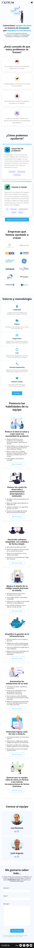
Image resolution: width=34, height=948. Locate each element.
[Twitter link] (20, 945)
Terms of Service (16, 936)
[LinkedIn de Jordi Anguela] (15, 856)
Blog (17, 945)
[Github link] (24, 945)
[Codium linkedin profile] (27, 945)
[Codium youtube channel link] (31, 945)
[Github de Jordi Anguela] (18, 856)
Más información (17, 790)
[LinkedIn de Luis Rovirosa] (15, 831)
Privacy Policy (6, 936)
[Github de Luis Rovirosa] (18, 831)
